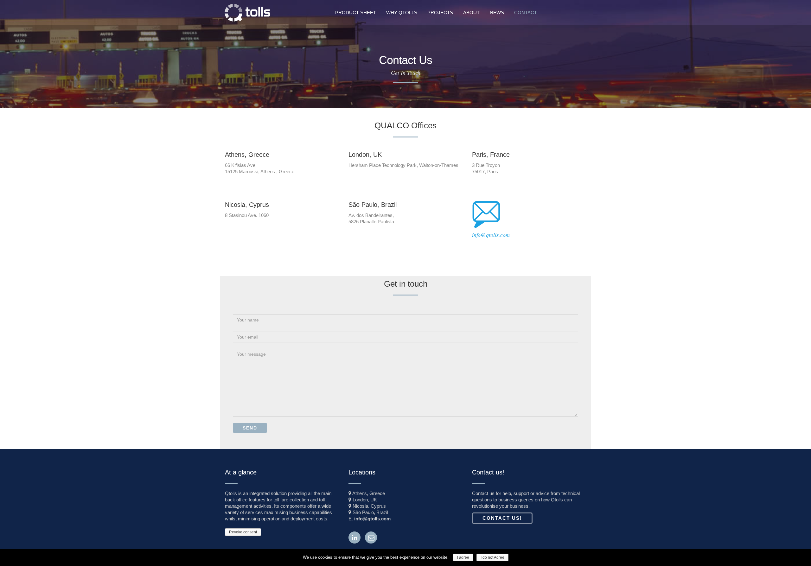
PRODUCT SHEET (355, 12)
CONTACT (525, 12)
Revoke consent (243, 532)
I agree (463, 557)
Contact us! (502, 518)
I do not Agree (492, 557)
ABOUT (471, 12)
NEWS (497, 12)
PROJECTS (440, 12)
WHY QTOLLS (401, 12)
